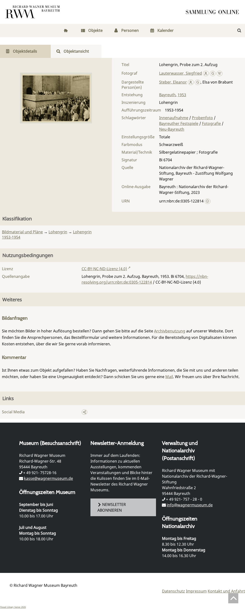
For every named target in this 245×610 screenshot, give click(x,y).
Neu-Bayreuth (171, 129)
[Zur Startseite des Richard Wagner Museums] (33, 12)
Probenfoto (202, 117)
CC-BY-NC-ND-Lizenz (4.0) (104, 268)
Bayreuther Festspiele (178, 123)
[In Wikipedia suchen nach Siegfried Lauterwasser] (220, 73)
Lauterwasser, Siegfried (180, 73)
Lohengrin (58, 232)
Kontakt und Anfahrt (226, 591)
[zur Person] (206, 73)
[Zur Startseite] (214, 12)
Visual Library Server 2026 (13, 607)
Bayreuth (167, 94)
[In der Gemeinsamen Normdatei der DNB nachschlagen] (213, 73)
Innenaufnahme (173, 117)
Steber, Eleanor (173, 82)
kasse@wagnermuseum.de (48, 478)
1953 (182, 94)
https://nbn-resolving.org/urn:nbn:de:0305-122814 (145, 279)
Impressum (196, 591)
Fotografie (211, 123)
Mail (169, 376)
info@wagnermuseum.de (190, 505)
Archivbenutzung (169, 331)
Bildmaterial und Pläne (22, 232)
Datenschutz (173, 591)
